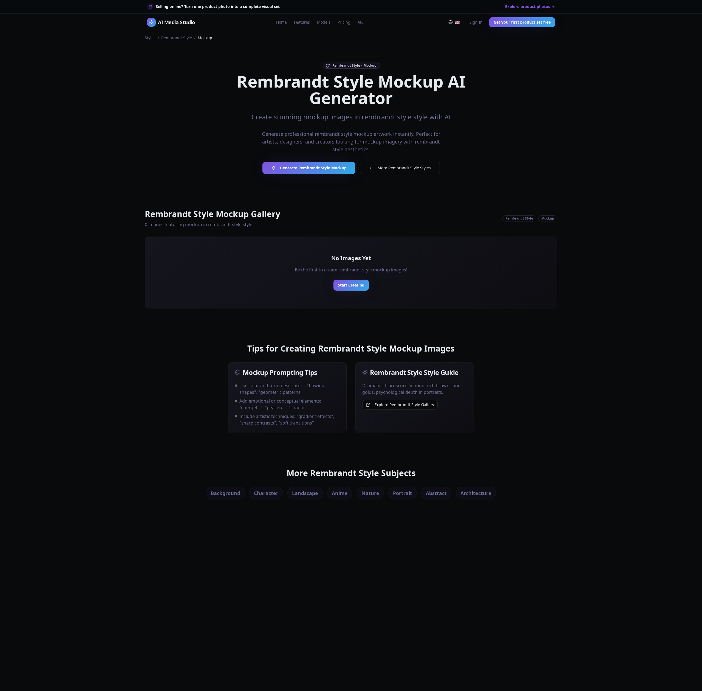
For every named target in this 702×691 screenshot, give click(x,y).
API (361, 22)
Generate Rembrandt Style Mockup (313, 167)
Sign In (476, 22)
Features (302, 22)
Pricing (344, 22)
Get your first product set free (522, 22)
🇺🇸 (458, 23)
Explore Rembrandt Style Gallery (404, 404)
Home (281, 22)
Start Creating (351, 285)
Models (323, 22)
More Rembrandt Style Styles (404, 167)
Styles (150, 37)
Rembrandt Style (176, 37)
